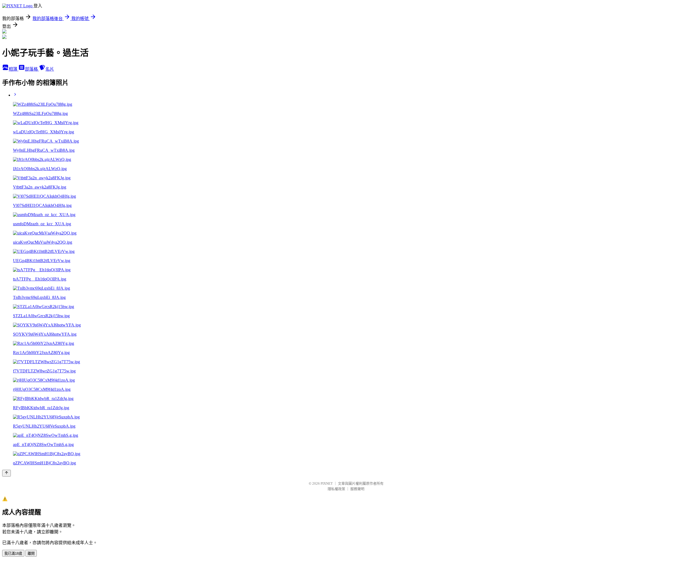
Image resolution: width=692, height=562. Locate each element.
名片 (49, 69)
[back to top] (6, 473)
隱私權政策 (336, 489)
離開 (31, 553)
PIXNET (327, 483)
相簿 (13, 69)
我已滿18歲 (13, 553)
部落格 (32, 69)
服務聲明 (357, 489)
